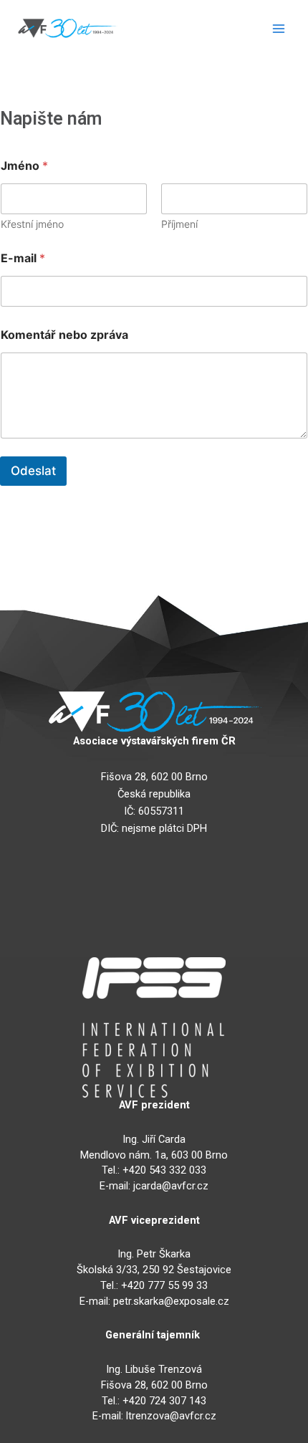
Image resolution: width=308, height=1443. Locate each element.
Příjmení (179, 224)
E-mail (23, 258)
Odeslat (33, 471)
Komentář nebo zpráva (64, 335)
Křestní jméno (32, 224)
